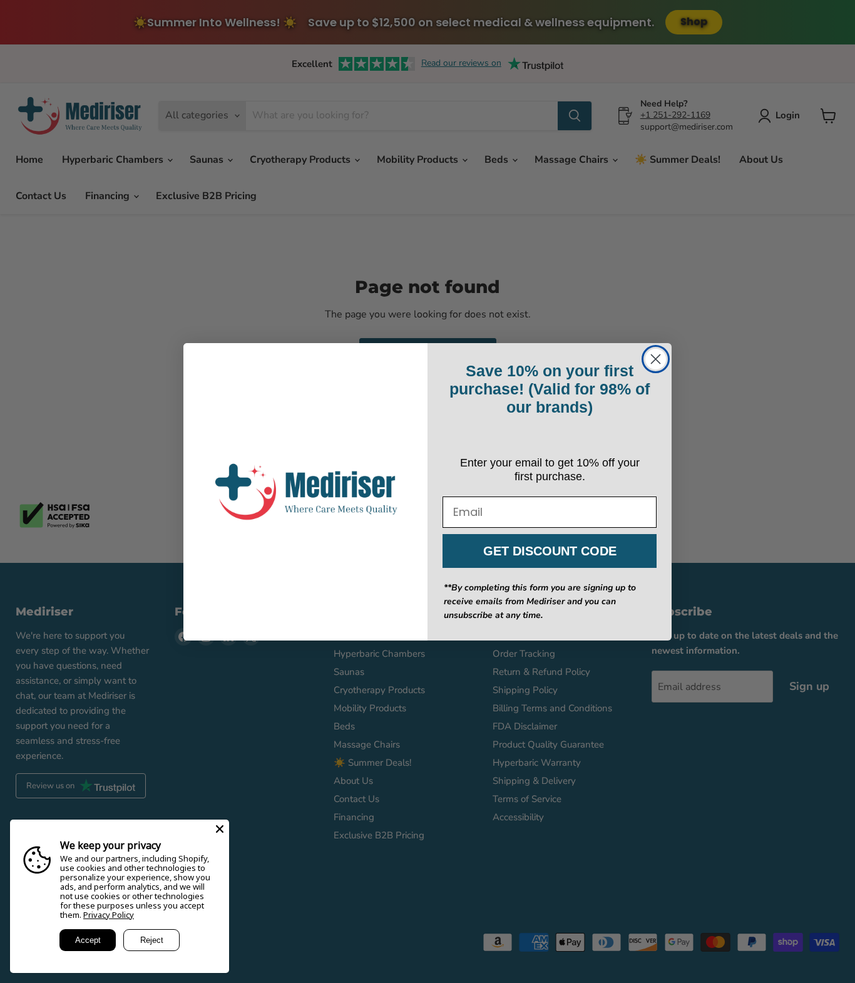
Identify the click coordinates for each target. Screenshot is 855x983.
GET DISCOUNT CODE (550, 551)
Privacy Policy (108, 914)
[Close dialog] (656, 359)
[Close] (219, 829)
